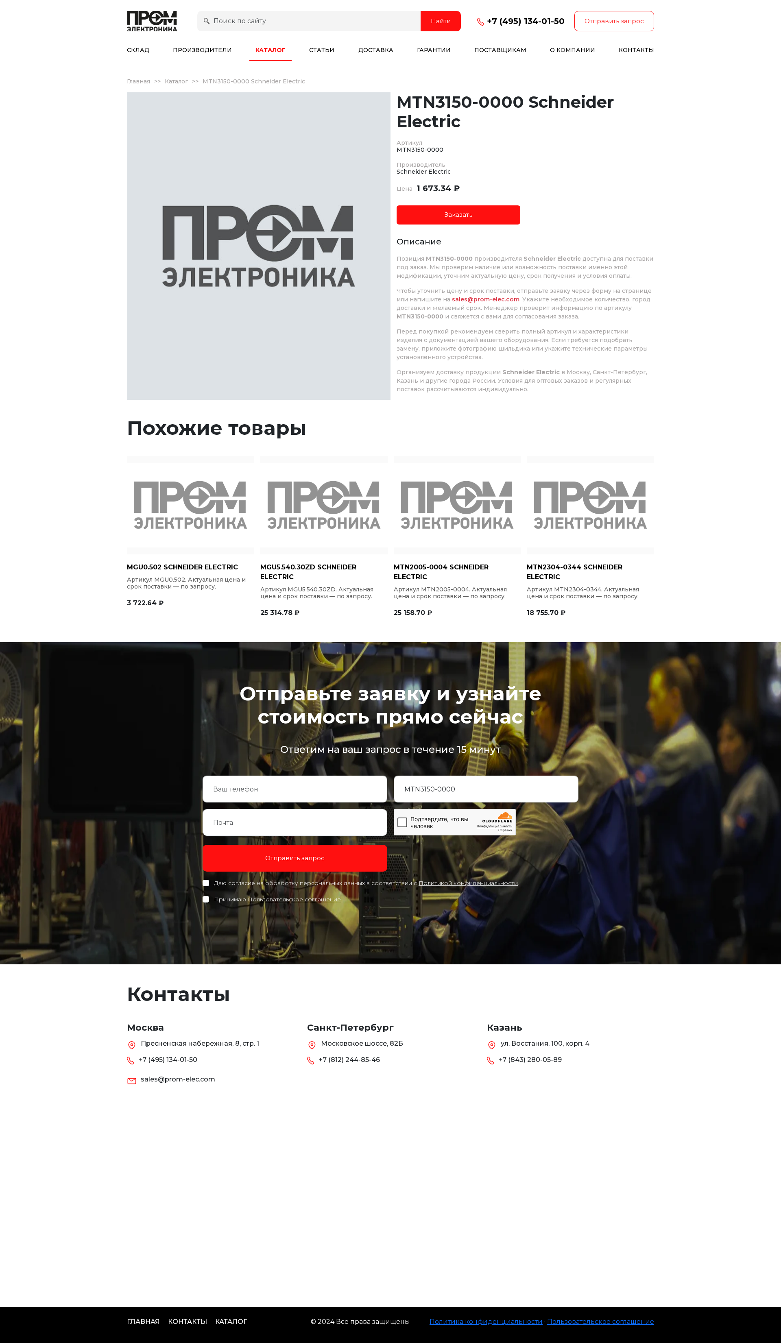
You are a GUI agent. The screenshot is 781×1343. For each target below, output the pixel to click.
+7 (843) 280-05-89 (530, 1060)
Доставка (375, 50)
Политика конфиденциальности (486, 1322)
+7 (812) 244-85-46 (349, 1060)
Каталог (270, 50)
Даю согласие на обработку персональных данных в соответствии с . (366, 883)
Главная (138, 81)
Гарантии (434, 50)
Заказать (458, 214)
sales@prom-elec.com (485, 299)
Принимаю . (278, 899)
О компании (572, 50)
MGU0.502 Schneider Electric (182, 567)
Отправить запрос (614, 21)
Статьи (321, 50)
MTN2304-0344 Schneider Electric (574, 572)
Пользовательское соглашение (294, 899)
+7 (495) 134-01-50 (524, 21)
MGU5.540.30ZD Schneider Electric (308, 572)
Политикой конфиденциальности (468, 883)
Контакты (636, 50)
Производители (202, 50)
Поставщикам (500, 50)
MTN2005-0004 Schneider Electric (441, 572)
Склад (138, 50)
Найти (441, 21)
